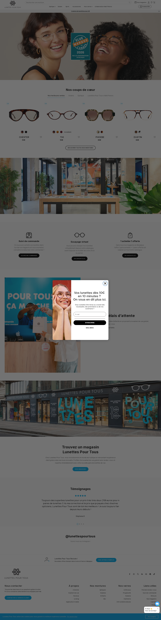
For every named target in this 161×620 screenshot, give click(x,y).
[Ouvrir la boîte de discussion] (157, 604)
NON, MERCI (90, 328)
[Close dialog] (105, 283)
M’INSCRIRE (89, 323)
